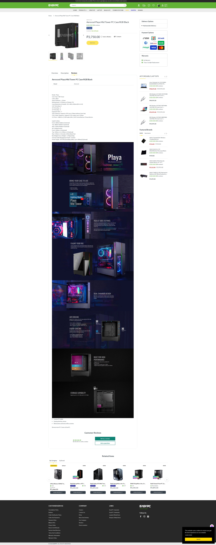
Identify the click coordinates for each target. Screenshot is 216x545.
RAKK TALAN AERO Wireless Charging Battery (157, 138)
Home (50, 15)
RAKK (84, 465)
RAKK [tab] (141, 133)
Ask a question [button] (105, 443)
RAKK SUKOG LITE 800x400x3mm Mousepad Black (158, 149)
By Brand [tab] (62, 460)
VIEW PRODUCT (58, 492)
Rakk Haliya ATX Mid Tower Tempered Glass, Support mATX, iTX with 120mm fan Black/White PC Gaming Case (98, 483)
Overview (54, 73)
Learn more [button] (188, 535)
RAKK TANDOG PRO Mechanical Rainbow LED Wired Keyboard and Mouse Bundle (158, 173)
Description (65, 73)
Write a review (105, 438)
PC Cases (61, 427)
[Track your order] (144, 5)
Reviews (74, 73)
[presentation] (165, 76)
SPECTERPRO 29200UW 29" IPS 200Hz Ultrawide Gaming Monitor (158, 204)
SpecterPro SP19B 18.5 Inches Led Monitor (158, 216)
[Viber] (144, 517)
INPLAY (64, 465)
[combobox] (98, 5)
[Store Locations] (139, 5)
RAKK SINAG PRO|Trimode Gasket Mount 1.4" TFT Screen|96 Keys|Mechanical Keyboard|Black (157, 161)
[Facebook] (141, 517)
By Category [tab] (53, 460)
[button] (90, 25)
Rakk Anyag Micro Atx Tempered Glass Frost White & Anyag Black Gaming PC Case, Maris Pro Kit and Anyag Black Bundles (118, 483)
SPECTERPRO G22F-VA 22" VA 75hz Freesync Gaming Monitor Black (158, 181)
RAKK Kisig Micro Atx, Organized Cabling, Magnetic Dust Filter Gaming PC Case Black (138, 483)
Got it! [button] (198, 539)
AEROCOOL (89, 19)
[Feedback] (149, 5)
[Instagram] (148, 517)
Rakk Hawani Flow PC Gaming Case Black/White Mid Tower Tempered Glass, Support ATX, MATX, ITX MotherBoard (158, 483)
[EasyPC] (54, 5)
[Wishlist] (153, 5)
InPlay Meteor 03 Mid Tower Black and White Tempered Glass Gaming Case (58, 483)
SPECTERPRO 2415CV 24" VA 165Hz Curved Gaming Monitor (158, 193)
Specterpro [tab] (148, 133)
